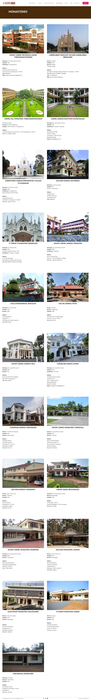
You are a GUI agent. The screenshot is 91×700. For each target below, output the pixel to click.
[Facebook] (43, 698)
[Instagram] (45, 698)
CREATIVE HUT (86, 698)
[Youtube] (47, 698)
